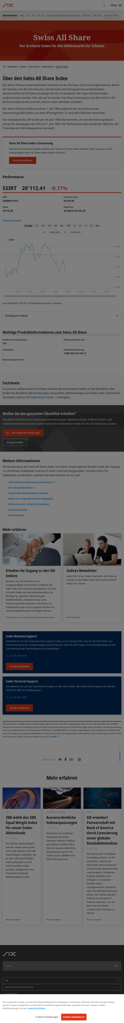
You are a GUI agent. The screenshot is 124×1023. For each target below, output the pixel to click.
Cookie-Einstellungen (46, 1016)
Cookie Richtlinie (36, 1008)
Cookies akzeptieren (74, 1016)
